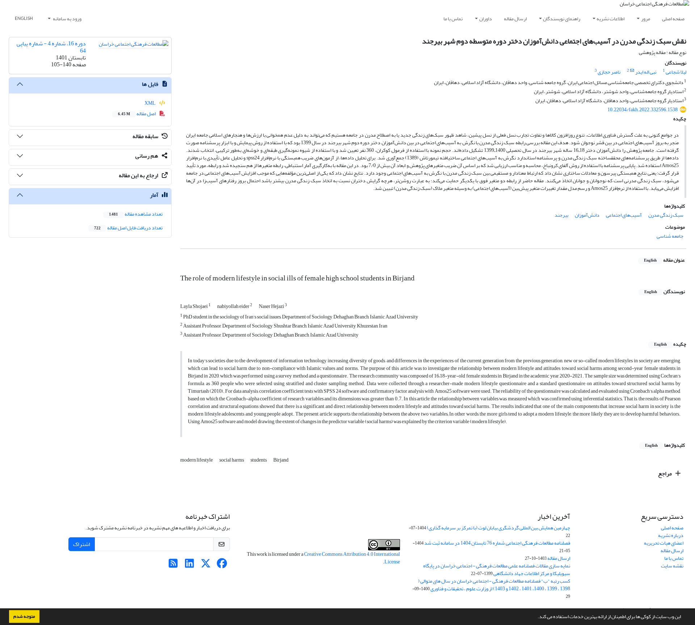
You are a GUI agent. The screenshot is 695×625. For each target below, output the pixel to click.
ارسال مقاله (515, 19)
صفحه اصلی (673, 19)
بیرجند (561, 215)
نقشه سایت (672, 566)
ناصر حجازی (609, 72)
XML (150, 103)
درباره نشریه (670, 535)
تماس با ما (453, 19)
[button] (536, 617)
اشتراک (81, 544)
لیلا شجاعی (676, 72)
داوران (485, 19)
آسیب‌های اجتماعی (624, 215)
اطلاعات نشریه (610, 19)
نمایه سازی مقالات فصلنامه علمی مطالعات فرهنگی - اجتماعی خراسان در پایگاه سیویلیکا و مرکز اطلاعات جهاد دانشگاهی (496, 569)
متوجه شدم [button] (24, 616)
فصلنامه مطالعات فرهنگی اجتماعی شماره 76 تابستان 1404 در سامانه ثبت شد (497, 543)
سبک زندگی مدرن (665, 215)
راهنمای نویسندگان (561, 19)
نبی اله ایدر (645, 72)
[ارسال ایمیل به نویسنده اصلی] (632, 70)
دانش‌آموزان (587, 215)
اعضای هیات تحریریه (663, 543)
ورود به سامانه (66, 19)
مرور (645, 19)
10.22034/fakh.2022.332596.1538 (642, 109)
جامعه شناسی (670, 236)
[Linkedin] (189, 565)
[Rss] (173, 565)
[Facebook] (222, 565)
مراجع (665, 473)
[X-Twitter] (206, 565)
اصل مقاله (137, 113)
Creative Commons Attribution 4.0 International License (352, 558)
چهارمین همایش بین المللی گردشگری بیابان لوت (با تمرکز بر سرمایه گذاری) (498, 528)
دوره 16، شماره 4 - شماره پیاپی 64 (51, 47)
